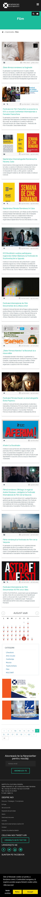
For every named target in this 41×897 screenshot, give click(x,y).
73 (33, 731)
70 (20, 731)
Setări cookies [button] (8, 892)
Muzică (8, 662)
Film (7, 669)
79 (21, 734)
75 (3, 734)
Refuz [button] (17, 892)
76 (8, 734)
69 (15, 731)
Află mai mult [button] (8, 885)
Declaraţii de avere (8, 817)
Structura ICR (6, 807)
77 (12, 734)
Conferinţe (10, 659)
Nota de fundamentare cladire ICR (13, 824)
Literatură (10, 652)
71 (24, 731)
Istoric (3, 814)
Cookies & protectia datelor (10, 830)
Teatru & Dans (11, 666)
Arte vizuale (10, 656)
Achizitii (4, 820)
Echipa (4, 804)
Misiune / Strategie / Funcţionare (12, 801)
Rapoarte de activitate (9, 811)
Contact (4, 827)
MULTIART (10, 672)
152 (29, 734)
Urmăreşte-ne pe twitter (15, 840)
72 (28, 731)
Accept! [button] (30, 892)
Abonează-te (20, 771)
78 (17, 734)
